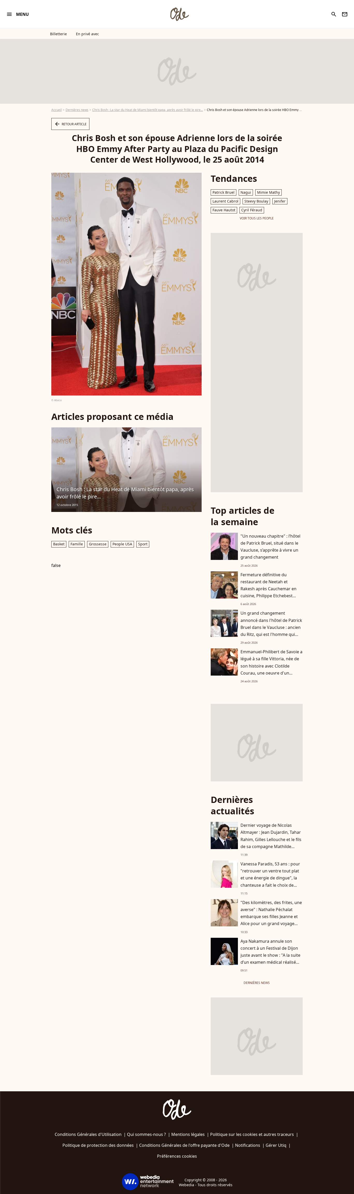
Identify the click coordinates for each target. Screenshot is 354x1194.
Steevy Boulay (256, 201)
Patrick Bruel (224, 192)
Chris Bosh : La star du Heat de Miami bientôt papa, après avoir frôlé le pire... (147, 110)
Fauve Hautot (224, 209)
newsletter (345, 14)
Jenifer (280, 201)
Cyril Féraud (251, 209)
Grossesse (98, 544)
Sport (142, 544)
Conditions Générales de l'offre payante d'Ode (184, 1145)
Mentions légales (188, 1134)
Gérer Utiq (276, 1145)
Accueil (56, 110)
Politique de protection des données (98, 1145)
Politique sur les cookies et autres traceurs (252, 1134)
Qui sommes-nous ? (146, 1134)
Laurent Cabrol (225, 201)
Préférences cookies (177, 1156)
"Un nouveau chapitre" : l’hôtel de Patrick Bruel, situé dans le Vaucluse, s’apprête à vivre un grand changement (270, 546)
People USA (122, 544)
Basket (59, 544)
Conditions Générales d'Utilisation (88, 1134)
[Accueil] (179, 14)
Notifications (247, 1145)
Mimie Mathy (268, 192)
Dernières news (77, 110)
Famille (76, 544)
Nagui (245, 192)
